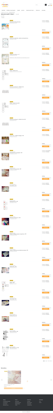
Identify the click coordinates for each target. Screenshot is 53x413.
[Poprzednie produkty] (46, 361)
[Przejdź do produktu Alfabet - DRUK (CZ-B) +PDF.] (5, 107)
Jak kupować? (17, 401)
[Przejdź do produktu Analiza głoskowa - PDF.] (5, 205)
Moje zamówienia (29, 402)
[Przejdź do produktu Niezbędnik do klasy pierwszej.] (5, 26)
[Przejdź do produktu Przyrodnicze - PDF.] (5, 189)
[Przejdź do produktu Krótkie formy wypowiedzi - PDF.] (5, 172)
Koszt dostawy (5, 403)
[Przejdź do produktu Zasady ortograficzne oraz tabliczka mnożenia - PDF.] (5, 254)
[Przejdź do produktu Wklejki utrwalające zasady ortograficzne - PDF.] (5, 237)
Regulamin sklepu (17, 403)
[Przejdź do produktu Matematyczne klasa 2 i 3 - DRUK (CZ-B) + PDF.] (5, 124)
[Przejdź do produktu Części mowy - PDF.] (5, 270)
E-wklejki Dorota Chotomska (4, 12)
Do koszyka (46, 32)
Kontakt (40, 402)
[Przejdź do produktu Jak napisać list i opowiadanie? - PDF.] (5, 156)
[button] (46, 5)
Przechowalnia (29, 403)
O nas (40, 401)
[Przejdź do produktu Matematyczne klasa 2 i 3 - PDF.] (5, 221)
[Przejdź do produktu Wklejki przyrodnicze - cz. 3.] (5, 59)
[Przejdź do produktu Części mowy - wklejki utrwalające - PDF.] (5, 140)
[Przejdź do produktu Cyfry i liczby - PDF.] (5, 302)
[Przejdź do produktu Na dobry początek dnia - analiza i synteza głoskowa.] (5, 42)
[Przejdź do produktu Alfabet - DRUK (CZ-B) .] (5, 75)
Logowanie (28, 401)
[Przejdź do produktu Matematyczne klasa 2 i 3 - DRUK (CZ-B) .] (5, 91)
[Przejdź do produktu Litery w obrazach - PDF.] (5, 335)
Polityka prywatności (18, 402)
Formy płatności (5, 402)
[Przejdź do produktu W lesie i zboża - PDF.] (5, 319)
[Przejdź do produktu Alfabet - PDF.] (5, 286)
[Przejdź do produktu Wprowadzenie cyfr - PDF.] (5, 351)
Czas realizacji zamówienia (6, 401)
